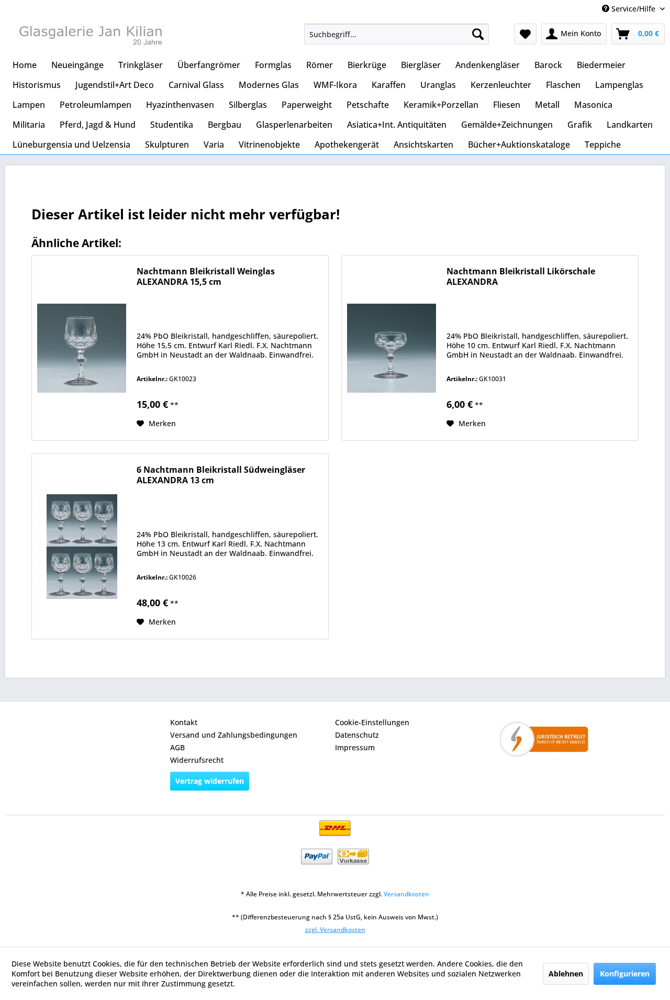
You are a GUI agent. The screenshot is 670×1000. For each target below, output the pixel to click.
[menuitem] (396, 34)
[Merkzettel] (525, 34)
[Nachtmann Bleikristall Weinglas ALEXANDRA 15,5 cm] (81, 348)
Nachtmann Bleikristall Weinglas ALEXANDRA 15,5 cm (206, 276)
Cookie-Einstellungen (372, 722)
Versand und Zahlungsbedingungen (233, 735)
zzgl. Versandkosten (335, 929)
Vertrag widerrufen (209, 781)
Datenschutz (357, 735)
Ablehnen (566, 974)
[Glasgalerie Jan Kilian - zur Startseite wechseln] (89, 37)
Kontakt (183, 722)
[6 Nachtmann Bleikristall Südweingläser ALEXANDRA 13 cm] (81, 546)
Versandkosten (406, 894)
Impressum (355, 747)
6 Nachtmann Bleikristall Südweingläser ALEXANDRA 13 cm (221, 475)
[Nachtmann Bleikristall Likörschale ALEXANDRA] (391, 348)
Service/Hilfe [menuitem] (633, 9)
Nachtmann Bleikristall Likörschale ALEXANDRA (520, 276)
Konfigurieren (625, 974)
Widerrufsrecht (197, 760)
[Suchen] (478, 34)
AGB (177, 747)
